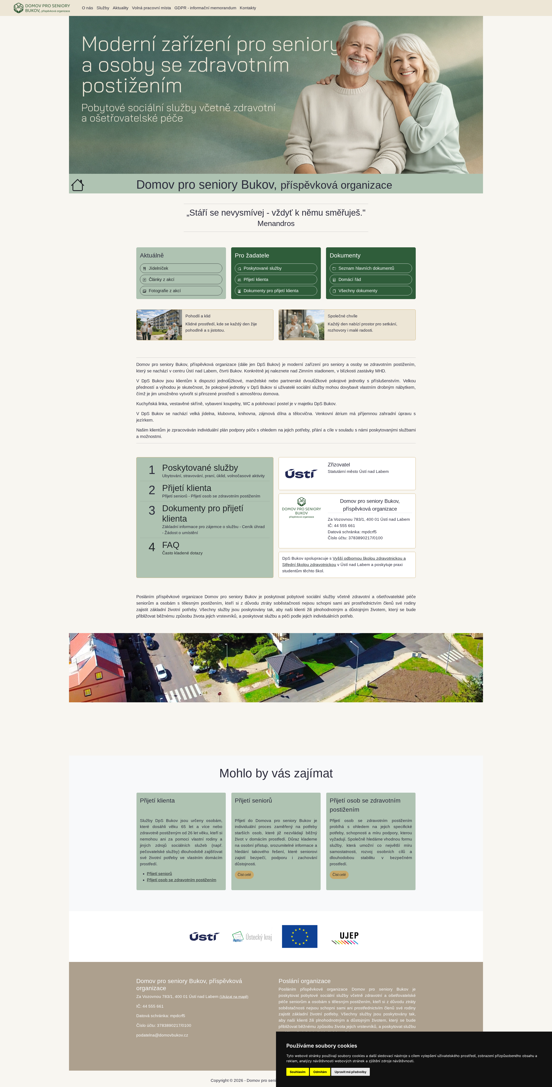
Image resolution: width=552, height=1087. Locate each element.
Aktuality (121, 8)
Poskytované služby (261, 268)
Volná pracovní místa (151, 8)
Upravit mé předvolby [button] (350, 1072)
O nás (87, 8)
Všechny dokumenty (356, 290)
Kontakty (248, 8)
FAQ (170, 545)
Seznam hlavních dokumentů (365, 268)
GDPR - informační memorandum (205, 8)
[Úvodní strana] (42, 8)
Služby (103, 8)
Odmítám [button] (320, 1072)
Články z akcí (160, 279)
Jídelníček (157, 268)
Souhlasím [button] (298, 1072)
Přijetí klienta (254, 279)
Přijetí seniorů (159, 873)
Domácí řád (348, 279)
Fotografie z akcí (163, 290)
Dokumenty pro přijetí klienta (269, 290)
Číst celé (244, 875)
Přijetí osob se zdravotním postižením (181, 880)
